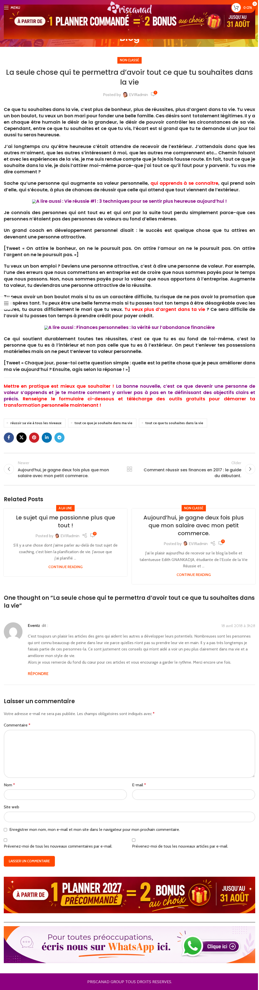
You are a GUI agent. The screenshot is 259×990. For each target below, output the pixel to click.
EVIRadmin (138, 94)
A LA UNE (65, 508)
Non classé (129, 60)
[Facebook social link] (9, 438)
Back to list (129, 469)
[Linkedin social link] (47, 438)
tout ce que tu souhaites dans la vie (174, 423)
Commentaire (17, 725)
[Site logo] (129, 7)
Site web (11, 807)
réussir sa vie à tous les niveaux (35, 423)
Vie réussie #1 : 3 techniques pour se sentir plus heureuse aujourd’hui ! (145, 201)
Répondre (38, 673)
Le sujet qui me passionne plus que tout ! (65, 521)
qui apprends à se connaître (184, 183)
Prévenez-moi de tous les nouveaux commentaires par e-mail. (58, 846)
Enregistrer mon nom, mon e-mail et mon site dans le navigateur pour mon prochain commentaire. (94, 829)
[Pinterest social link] (34, 438)
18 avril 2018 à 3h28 (238, 626)
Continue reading (65, 567)
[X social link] (21, 438)
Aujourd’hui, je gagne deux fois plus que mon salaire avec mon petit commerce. (193, 525)
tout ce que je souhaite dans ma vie (103, 423)
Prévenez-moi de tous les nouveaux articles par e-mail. (180, 846)
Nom (9, 784)
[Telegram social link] (59, 438)
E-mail (139, 784)
